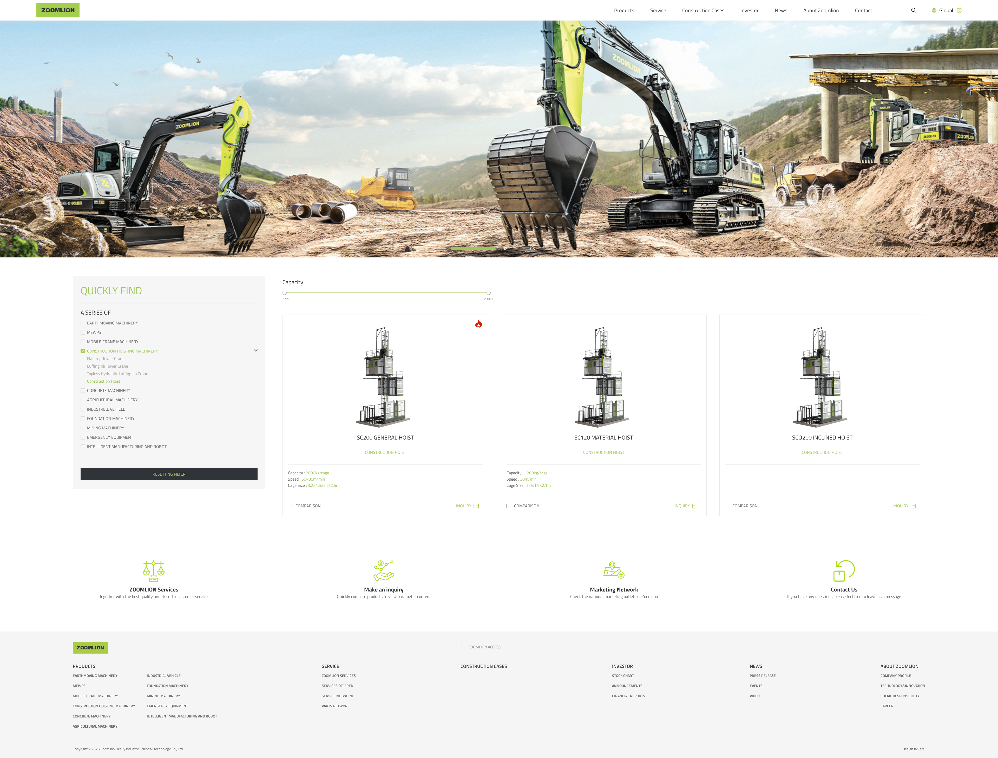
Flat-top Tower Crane (105, 358)
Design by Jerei (914, 749)
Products (624, 10)
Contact (863, 10)
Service (658, 10)
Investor (749, 10)
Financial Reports (628, 696)
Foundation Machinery (111, 418)
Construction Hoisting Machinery (122, 351)
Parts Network (336, 706)
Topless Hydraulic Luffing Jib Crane (117, 373)
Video (755, 696)
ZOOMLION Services (339, 675)
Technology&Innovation (903, 686)
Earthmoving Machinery (112, 323)
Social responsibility (900, 696)
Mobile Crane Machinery (113, 341)
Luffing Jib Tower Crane (107, 366)
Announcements (627, 686)
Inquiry (463, 506)
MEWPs (94, 332)
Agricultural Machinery (112, 400)
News (781, 10)
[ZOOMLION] (58, 10)
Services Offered (337, 686)
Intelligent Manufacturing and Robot (127, 446)
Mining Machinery (105, 428)
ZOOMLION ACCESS (484, 647)
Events (756, 686)
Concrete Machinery (108, 390)
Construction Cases (703, 10)
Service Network (337, 696)
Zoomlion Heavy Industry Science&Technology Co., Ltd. (142, 749)
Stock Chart (623, 675)
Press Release (763, 675)
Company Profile (896, 675)
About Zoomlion (821, 10)
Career (887, 706)
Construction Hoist (103, 381)
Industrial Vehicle (106, 409)
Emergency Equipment (110, 437)
